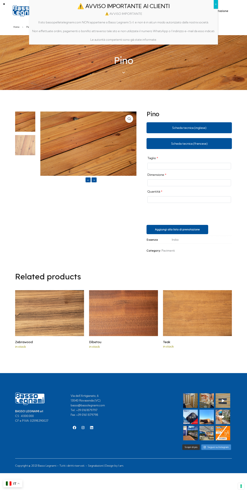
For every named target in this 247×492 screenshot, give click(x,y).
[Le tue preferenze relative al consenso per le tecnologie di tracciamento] (241, 486)
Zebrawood (24, 342)
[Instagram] (83, 427)
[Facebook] (74, 427)
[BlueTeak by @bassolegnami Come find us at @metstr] (190, 400)
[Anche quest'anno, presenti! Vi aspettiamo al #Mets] (190, 417)
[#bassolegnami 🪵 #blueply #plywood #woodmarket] (223, 400)
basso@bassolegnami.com (88, 405)
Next (100, 180)
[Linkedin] (91, 427)
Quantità (154, 191)
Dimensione (156, 175)
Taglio (152, 158)
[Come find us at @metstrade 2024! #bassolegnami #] (206, 400)
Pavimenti (168, 250)
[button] (129, 119)
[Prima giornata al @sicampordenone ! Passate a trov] (206, 433)
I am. (121, 465)
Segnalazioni (95, 465)
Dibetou (95, 342)
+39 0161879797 (86, 410)
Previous (79, 180)
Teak (166, 342)
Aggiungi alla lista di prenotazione (177, 229)
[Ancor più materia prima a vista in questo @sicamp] (190, 433)
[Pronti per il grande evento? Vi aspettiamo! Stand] (223, 433)
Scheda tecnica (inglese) (189, 128)
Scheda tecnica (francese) (189, 143)
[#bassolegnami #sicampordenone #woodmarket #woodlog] (223, 417)
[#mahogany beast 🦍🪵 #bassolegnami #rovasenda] (206, 417)
